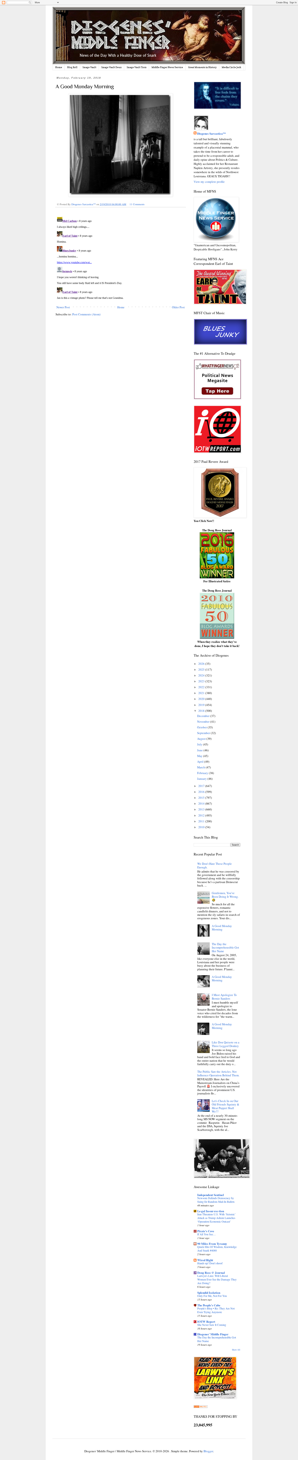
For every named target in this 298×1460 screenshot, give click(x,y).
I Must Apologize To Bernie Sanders (224, 996)
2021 (201, 693)
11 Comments (137, 204)
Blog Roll (72, 67)
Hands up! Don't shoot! (210, 1263)
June (200, 750)
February (203, 773)
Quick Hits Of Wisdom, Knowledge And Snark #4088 (217, 1248)
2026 (201, 664)
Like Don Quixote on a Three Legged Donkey (225, 1044)
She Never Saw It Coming (211, 1325)
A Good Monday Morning (222, 927)
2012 (201, 815)
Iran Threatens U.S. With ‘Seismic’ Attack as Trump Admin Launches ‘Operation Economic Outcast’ (216, 1217)
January (202, 779)
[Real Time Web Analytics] (200, 1407)
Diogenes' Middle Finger (213, 1334)
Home (58, 67)
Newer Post (63, 307)
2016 (201, 792)
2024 (201, 675)
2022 (201, 687)
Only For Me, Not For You (212, 1296)
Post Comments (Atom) (86, 314)
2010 (201, 827)
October (202, 727)
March (201, 767)
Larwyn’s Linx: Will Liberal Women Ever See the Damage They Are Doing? (217, 1279)
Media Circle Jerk (231, 67)
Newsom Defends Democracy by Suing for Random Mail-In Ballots (216, 1200)
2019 (201, 705)
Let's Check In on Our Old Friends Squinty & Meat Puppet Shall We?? (225, 1106)
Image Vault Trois (136, 67)
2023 (201, 681)
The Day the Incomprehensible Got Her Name (225, 947)
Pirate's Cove (205, 1231)
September (204, 733)
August (201, 739)
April (200, 762)
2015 (201, 798)
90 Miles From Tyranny (212, 1244)
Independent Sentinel (210, 1195)
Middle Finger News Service (167, 67)
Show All (236, 1349)
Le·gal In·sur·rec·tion (210, 1211)
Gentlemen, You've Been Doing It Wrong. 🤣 (225, 896)
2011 (201, 821)
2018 (201, 711)
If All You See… (206, 1234)
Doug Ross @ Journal (211, 1272)
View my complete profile (209, 182)
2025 (201, 669)
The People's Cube (208, 1305)
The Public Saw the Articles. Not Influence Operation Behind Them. (218, 1073)
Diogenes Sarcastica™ (211, 134)
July (200, 744)
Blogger (208, 1451)
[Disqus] (121, 258)
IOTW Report (206, 1321)
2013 (201, 809)
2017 (201, 786)
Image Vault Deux (111, 67)
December (203, 716)
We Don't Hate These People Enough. (214, 865)
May (200, 756)
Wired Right (205, 1260)
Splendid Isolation (208, 1292)
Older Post (178, 307)
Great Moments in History (202, 67)
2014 (201, 803)
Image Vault (89, 67)
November (203, 722)
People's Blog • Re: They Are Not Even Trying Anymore (216, 1310)
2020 (201, 699)
